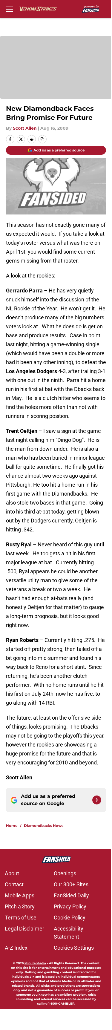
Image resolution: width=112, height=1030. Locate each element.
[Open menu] (9, 9)
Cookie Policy (69, 917)
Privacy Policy (70, 906)
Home (12, 825)
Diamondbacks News (43, 825)
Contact (14, 884)
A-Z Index (16, 948)
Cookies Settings (74, 948)
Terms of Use (20, 917)
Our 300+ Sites (71, 884)
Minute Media (35, 963)
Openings (65, 873)
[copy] (42, 139)
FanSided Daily (71, 895)
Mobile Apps (19, 895)
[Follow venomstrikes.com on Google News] (96, 800)
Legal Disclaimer (24, 928)
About (12, 873)
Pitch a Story (20, 906)
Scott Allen (25, 128)
